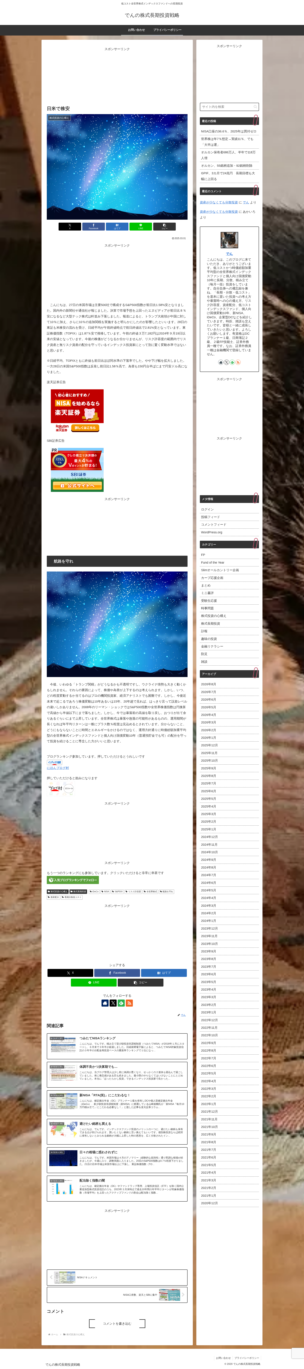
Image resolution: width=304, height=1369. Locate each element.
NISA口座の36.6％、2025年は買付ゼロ (228, 131)
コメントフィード (213, 524)
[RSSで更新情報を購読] (129, 1003)
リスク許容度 (134, 891)
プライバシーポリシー (247, 1358)
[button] (164, 227)
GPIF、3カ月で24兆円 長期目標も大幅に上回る (228, 176)
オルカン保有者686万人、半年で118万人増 (228, 155)
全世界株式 (152, 891)
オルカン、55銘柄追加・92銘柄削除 (226, 165)
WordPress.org (211, 532)
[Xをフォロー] (113, 1003)
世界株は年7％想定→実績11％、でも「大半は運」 (227, 141)
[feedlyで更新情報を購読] (121, 1003)
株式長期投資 (79, 891)
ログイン (207, 509)
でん (246, 202)
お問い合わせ (223, 1358)
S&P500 (119, 891)
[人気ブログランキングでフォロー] (73, 879)
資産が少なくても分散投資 (219, 202)
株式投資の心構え (59, 891)
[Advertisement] (117, 76)
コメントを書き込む (117, 1323)
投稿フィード (210, 517)
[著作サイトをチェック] (105, 1003)
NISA (106, 891)
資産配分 (54, 897)
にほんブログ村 (58, 768)
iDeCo (95, 891)
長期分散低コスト (73, 897)
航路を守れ (168, 891)
